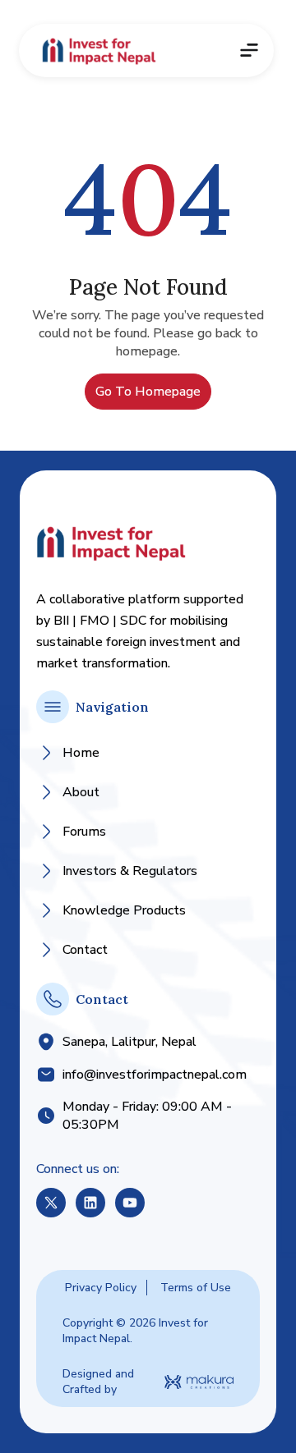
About (80, 792)
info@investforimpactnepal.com (154, 1075)
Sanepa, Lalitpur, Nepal (129, 1042)
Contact (85, 950)
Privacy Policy (100, 1287)
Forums (84, 832)
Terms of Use (195, 1287)
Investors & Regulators (129, 871)
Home (80, 753)
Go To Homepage (148, 392)
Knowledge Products (124, 910)
